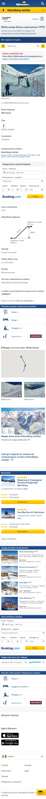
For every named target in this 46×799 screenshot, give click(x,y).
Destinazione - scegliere (12, 177)
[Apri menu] (3, 3)
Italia (9, 155)
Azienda (27, 765)
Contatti (4, 765)
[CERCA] (42, 3)
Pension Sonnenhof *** (28, 567)
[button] (11, 196)
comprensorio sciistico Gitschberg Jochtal (18, 34)
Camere (23, 186)
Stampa (4, 776)
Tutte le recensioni (8, 539)
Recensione (22, 502)
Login (26, 771)
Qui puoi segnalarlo (24, 301)
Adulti (4, 186)
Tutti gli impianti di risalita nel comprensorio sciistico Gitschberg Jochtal (19, 457)
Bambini (14, 186)
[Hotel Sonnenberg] (6, 557)
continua (5, 294)
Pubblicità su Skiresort (11, 782)
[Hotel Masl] (6, 588)
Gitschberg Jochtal (18, 10)
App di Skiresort (9, 728)
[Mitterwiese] (11, 390)
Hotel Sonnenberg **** (28, 552)
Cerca (35, 196)
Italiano (10, 756)
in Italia (25, 489)
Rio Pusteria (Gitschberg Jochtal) (18, 157)
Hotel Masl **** (25, 583)
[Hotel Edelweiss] (6, 603)
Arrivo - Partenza (9, 169)
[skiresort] (23, 3)
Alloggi (40, 793)
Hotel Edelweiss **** (27, 598)
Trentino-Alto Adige (19, 155)
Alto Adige (31, 155)
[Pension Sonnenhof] (6, 572)
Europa (3, 155)
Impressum (6, 771)
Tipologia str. (34, 186)
